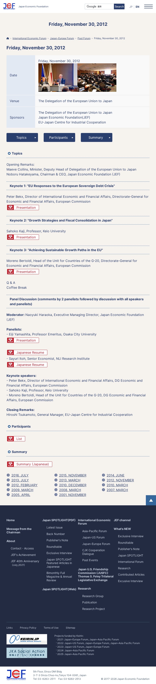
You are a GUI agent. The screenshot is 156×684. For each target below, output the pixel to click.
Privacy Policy (28, 627)
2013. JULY (20, 480)
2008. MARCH (70, 490)
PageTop (151, 500)
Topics (21, 137)
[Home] (7, 38)
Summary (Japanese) (32, 464)
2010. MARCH (117, 485)
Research (84, 588)
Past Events (90, 560)
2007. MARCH (117, 490)
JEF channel (122, 520)
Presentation (26, 207)
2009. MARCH (22, 490)
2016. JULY (20, 475)
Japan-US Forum (93, 537)
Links (9, 627)
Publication (89, 602)
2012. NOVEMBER (120, 480)
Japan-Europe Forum (96, 544)
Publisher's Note (129, 549)
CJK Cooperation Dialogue (93, 551)
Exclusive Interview (130, 536)
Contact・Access (22, 548)
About (10, 541)
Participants (58, 137)
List (19, 439)
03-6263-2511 (47, 678)
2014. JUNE (116, 475)
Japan (130, 555)
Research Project (93, 609)
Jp (130, 6)
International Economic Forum (94, 521)
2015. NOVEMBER (72, 475)
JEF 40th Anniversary (25, 562)
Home (10, 520)
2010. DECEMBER (72, 485)
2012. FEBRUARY (24, 485)
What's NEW (122, 529)
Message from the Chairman (18, 530)
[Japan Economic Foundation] (26, 6)
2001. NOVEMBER (72, 495)
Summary (96, 137)
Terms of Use (51, 627)
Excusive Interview (130, 581)
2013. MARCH (69, 480)
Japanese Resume (30, 352)
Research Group (93, 596)
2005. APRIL (20, 495)
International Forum (130, 561)
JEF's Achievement (23, 554)
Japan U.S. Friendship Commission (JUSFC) (96, 574)
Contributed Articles (131, 574)
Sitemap (70, 627)
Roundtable (125, 542)
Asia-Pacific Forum (94, 531)
